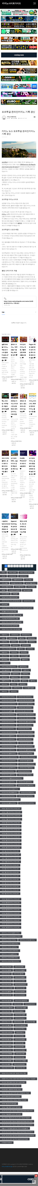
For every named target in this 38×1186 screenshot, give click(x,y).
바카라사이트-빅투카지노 (25, 725)
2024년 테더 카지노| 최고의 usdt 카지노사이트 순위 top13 (17, 608)
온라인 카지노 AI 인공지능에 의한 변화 (11, 622)
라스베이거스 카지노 (16, 583)
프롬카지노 (26, 670)
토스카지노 (24, 652)
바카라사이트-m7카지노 (8, 771)
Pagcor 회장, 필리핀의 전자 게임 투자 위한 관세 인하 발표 (32, 351)
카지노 (4, 214)
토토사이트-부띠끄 (6, 1050)
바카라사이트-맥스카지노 (8, 796)
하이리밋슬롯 (24, 656)
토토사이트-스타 (20, 1068)
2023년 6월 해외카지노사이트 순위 (10, 909)
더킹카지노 (5, 642)
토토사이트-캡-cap (6, 1039)
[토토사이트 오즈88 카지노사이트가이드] (19, 78)
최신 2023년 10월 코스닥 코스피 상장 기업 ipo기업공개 (16, 1118)
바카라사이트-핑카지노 (26, 743)
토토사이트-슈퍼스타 (7, 1032)
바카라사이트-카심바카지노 (26, 796)
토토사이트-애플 (30, 1022)
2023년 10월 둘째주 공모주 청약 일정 (11, 1114)
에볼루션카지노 (6, 579)
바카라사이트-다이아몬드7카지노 (10, 799)
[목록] (34, 117)
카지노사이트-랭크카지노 (8, 649)
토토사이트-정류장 (20, 1050)
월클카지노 (25, 659)
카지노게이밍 (31, 587)
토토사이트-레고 (18, 1022)
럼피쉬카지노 (23, 666)
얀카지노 (13, 684)
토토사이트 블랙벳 (6, 991)
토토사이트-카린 (6, 1011)
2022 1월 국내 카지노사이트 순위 (10, 893)
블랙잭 (20, 223)
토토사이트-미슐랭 (21, 1007)
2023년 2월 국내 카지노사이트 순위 (11, 847)
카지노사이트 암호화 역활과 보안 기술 (11, 615)
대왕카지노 (5, 634)
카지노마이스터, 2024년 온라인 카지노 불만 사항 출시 (32, 407)
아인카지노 (14, 652)
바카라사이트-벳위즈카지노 (9, 743)
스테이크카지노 (6, 688)
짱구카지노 (5, 659)
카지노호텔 (5, 583)
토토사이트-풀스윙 (6, 1025)
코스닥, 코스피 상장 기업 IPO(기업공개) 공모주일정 (15, 1139)
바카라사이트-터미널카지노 (26, 736)
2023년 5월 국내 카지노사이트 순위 (11, 837)
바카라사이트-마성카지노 (26, 732)
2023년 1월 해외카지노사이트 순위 (10, 927)
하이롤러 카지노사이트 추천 (9, 611)
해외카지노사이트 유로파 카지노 (10, 943)
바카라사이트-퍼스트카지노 (27, 803)
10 (31, 566)
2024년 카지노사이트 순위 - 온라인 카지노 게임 (14, 1073)
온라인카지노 (23, 576)
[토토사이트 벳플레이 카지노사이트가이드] (19, 39)
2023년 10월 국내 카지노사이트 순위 (11, 819)
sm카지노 (13, 642)
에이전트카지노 (26, 634)
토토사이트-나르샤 (6, 1043)
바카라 (3, 576)
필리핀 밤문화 (27, 590)
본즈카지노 (23, 684)
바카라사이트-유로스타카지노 (26, 718)
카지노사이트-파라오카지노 (9, 666)
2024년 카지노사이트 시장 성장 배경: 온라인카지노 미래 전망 (14, 407)
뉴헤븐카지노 (5, 645)
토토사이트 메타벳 (20, 995)
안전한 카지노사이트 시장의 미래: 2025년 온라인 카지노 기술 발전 (18, 1079)
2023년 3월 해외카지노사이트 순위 (10, 920)
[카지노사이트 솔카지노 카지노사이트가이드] (19, 63)
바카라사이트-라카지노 (24, 729)
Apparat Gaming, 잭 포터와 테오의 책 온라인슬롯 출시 (14, 527)
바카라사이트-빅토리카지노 (9, 764)
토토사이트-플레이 (19, 1011)
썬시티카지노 (25, 645)
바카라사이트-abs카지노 (8, 729)
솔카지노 (22, 638)
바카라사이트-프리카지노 (25, 707)
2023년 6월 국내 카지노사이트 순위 (11, 833)
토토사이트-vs (20, 1032)
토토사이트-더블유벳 (7, 1007)
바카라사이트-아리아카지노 (26, 746)
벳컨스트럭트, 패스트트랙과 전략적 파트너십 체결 (23, 526)
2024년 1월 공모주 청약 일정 (9, 1103)
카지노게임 (28, 579)
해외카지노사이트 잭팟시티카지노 (10, 961)
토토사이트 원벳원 (6, 970)
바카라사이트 (12, 576)
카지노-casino (12, 572)
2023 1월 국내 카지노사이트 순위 (10, 851)
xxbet (3, 638)
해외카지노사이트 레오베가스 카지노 (11, 936)
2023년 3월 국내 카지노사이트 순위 (11, 844)
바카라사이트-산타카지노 (8, 707)
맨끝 (6, 569)
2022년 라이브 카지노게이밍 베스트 (11, 601)
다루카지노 (25, 677)
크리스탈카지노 (6, 670)
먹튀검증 (15, 594)
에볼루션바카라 (18, 579)
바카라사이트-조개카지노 (8, 700)
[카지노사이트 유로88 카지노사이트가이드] (19, 102)
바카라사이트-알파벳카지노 (9, 767)
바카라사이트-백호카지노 (8, 750)
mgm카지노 (16, 673)
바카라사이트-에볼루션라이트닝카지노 (12, 778)
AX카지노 (22, 642)
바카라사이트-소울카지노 (8, 775)
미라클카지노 (5, 663)
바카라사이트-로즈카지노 (8, 714)
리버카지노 (16, 670)
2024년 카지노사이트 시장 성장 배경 (11, 629)
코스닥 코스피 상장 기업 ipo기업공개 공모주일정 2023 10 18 (17, 1110)
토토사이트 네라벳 (20, 981)
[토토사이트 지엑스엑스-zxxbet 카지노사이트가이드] (19, 94)
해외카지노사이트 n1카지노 (9, 940)
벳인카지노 (5, 677)
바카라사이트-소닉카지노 (8, 718)
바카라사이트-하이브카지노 (9, 760)
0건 (9, 118)
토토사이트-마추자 (6, 1014)
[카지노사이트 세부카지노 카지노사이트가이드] (19, 19)
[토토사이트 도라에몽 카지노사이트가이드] (19, 86)
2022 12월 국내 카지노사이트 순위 (10, 854)
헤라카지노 (32, 642)
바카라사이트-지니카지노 (8, 697)
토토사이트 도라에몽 (7, 988)
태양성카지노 (5, 673)
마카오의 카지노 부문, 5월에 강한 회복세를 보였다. (23, 351)
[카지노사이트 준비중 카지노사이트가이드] (17, 1179)
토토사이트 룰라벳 (18, 974)
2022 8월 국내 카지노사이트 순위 (10, 869)
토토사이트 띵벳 (19, 966)
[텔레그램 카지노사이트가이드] (19, 55)
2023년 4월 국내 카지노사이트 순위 (11, 840)
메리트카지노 (31, 638)
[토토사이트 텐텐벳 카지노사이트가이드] (19, 25)
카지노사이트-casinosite (26, 572)
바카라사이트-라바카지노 (25, 697)
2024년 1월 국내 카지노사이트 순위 (11, 808)
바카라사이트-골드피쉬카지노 (9, 757)
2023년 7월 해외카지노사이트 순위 (10, 906)
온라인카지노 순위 (28, 601)
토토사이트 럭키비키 (20, 984)
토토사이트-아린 (6, 1004)
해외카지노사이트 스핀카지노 (9, 947)
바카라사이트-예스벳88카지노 (9, 792)
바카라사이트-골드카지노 (8, 782)
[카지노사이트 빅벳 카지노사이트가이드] (19, 47)
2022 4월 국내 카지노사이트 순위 (10, 883)
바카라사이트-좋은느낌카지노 (26, 721)
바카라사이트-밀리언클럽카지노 (10, 789)
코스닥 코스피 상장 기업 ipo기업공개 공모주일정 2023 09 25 (17, 1125)
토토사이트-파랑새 (6, 1046)
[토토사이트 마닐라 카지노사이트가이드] (19, 12)
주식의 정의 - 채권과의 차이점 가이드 (11, 1089)
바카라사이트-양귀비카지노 (9, 732)
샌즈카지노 (5, 684)
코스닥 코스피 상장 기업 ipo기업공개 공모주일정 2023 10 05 (17, 1121)
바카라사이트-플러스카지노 (9, 803)
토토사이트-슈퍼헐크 (20, 1061)
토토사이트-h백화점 (7, 1053)
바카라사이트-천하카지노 (27, 792)
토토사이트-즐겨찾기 (20, 1025)
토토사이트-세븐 (19, 1043)
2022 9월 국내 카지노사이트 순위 (10, 865)
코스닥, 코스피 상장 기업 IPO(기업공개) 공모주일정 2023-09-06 (18, 1135)
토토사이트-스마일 (6, 1018)
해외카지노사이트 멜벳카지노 (9, 954)
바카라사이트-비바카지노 (8, 746)
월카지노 (21, 649)
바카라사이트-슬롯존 (7, 711)
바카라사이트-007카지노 (8, 785)
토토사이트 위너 (6, 974)
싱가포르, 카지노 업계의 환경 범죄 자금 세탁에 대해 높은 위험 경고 (32, 466)
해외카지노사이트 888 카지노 (27, 940)
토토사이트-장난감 (6, 1057)
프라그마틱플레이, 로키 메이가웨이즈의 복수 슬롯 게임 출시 (5, 464)
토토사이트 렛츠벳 (6, 977)
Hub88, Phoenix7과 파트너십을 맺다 (23, 462)
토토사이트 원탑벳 (20, 970)
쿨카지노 (24, 681)
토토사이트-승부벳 (20, 1039)
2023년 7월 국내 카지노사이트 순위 (11, 830)
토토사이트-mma (19, 1057)
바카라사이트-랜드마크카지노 (26, 714)
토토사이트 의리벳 (6, 984)
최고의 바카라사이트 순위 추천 (9, 625)
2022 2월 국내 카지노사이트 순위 (10, 890)
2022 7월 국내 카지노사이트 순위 (10, 872)
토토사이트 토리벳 (6, 995)
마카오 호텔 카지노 (6, 587)
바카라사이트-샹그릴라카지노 (25, 785)
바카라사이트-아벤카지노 (26, 767)
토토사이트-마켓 (20, 1053)
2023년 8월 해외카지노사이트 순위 (10, 902)
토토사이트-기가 (6, 1022)
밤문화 (3, 590)
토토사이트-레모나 (20, 1018)
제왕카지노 (5, 652)
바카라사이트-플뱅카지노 (8, 736)
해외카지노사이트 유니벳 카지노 (10, 950)
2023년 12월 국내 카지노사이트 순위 (11, 812)
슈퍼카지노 (30, 649)
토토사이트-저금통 (20, 1014)
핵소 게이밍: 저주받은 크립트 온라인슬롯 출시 (5, 406)
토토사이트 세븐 (20, 988)
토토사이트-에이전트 (19, 1064)
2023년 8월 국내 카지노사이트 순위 (11, 826)
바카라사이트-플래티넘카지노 (26, 750)
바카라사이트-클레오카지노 (27, 764)
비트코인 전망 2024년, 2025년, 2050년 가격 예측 (14, 1100)
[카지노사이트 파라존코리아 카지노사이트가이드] (19, 70)
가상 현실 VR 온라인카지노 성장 (10, 618)
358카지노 (4, 691)
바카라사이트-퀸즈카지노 (8, 739)
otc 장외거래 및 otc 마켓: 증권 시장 (11, 1086)
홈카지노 (16, 681)
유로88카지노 (12, 638)
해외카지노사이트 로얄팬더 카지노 (11, 933)
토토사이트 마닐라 (6, 966)
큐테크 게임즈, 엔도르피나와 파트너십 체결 (23, 406)
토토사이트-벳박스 (20, 1029)
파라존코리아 (14, 634)
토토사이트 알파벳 (20, 991)
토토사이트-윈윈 (19, 1036)
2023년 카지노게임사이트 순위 (9, 597)
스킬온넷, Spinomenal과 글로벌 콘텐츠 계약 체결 (5, 526)
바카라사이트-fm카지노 (24, 771)
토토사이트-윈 (17, 1004)
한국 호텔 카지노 (19, 587)
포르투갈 (4, 162)
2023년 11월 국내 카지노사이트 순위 (11, 815)
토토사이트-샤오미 (6, 1036)
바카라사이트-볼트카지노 (26, 704)
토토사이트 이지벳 (6, 981)
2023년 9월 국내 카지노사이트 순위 (11, 823)
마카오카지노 (14, 659)
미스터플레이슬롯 (29, 688)
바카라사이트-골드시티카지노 (24, 711)
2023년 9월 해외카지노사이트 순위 (10, 899)
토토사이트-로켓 (19, 1046)
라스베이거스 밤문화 (14, 590)
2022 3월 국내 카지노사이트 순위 (10, 886)
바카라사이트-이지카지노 (8, 725)
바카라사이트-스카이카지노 (28, 757)
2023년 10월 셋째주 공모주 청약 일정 (11, 1107)
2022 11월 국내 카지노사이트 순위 (10, 858)
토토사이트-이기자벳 (7, 1068)
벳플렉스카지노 (6, 681)
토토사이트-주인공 (6, 1029)
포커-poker (5, 604)
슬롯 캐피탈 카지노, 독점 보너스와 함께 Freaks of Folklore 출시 (5, 352)
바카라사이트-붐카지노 (26, 760)
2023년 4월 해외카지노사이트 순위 (10, 917)
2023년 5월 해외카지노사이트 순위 (10, 913)
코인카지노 (14, 691)
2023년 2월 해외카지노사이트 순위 (10, 924)
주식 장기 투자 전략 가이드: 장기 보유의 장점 (13, 1082)
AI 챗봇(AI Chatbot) (7, 1142)
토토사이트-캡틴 (6, 1064)
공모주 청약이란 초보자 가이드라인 (11, 1096)
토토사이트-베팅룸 (6, 1061)
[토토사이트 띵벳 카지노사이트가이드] (19, 31)
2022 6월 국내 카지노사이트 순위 (10, 876)
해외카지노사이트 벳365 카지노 (10, 957)
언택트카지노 (17, 688)
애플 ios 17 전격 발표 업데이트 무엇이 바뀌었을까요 (15, 1128)
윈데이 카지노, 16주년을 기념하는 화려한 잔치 (14, 349)
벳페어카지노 (14, 677)
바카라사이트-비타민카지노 (9, 704)
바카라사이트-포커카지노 (8, 721)
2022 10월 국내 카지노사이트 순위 (10, 861)
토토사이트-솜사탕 (6, 1000)
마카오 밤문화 (5, 594)
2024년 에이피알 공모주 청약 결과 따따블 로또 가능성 (15, 1093)
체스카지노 (5, 656)
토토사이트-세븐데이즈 (21, 1000)
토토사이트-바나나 (30, 1004)
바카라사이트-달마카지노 (25, 782)
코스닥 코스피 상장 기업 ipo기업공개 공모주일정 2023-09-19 (17, 1132)
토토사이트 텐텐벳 (20, 977)
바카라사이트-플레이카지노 (9, 753)
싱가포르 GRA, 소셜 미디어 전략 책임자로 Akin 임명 (14, 464)
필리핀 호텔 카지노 (31, 583)
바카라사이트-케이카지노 (25, 739)
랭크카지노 (15, 645)
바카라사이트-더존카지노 (25, 775)
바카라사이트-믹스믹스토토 (26, 700)
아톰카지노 (14, 656)
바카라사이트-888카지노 (26, 753)
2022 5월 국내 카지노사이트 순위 (10, 879)
